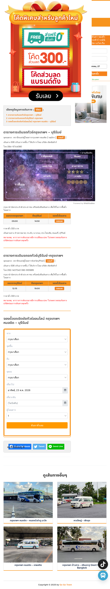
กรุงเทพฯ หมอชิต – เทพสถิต (28, 565)
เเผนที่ (60, 137)
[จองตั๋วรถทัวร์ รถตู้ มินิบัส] (103, 575)
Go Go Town (66, 584)
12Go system (95, 79)
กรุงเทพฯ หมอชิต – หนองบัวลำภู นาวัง (28, 520)
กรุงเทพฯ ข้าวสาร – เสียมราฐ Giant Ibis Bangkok (82, 566)
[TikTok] (103, 564)
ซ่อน (38, 110)
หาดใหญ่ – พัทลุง (82, 520)
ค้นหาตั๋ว (95, 73)
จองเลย (59, 221)
